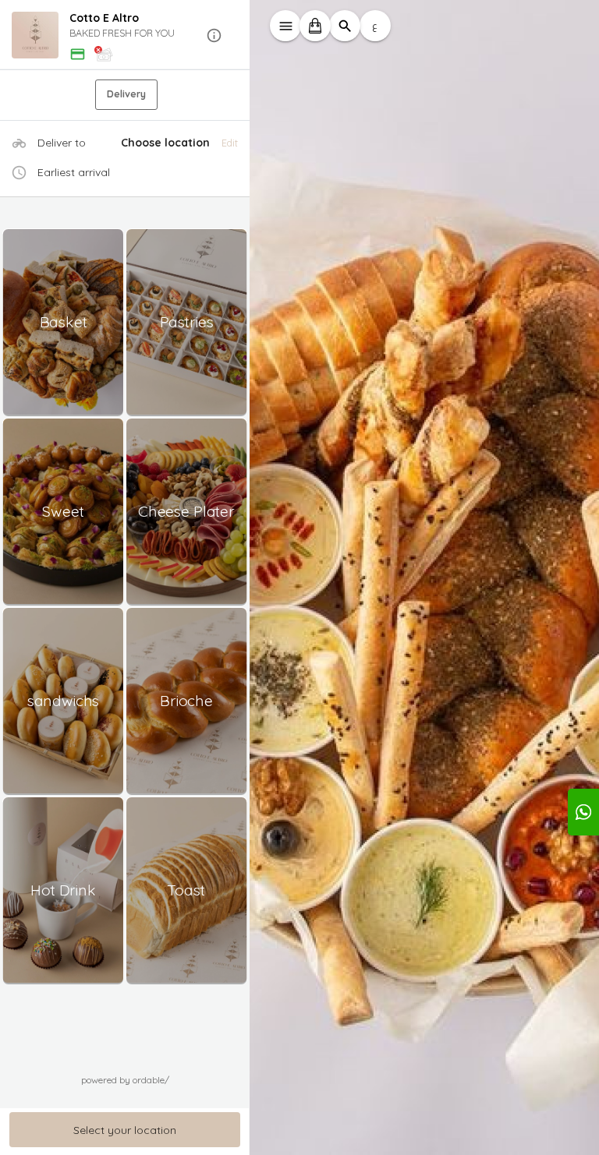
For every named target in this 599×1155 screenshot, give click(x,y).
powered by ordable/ (125, 1080)
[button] (125, 35)
